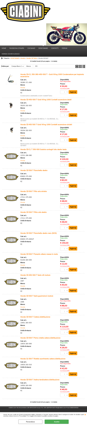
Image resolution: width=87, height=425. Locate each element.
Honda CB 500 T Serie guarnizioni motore (36, 296)
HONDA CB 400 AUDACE (11, 54)
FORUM (64, 48)
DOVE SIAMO (43, 48)
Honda (22, 87)
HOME (4, 48)
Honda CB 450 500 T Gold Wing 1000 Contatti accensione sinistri (46, 124)
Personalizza (30, 422)
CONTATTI (54, 48)
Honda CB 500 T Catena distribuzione (35, 317)
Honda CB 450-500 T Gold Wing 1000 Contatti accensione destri (45, 100)
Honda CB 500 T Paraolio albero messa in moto (39, 254)
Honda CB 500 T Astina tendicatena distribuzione (39, 380)
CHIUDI (85, 414)
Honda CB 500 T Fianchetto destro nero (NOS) (38, 233)
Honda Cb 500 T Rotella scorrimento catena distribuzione (42, 359)
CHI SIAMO (31, 48)
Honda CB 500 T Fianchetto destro (33, 170)
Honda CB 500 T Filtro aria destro (33, 212)
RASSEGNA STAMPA (17, 48)
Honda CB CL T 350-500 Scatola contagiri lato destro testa (43, 149)
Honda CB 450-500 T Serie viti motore (35, 275)
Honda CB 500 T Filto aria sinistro (33, 191)
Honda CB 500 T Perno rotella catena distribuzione (40, 338)
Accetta (56, 422)
